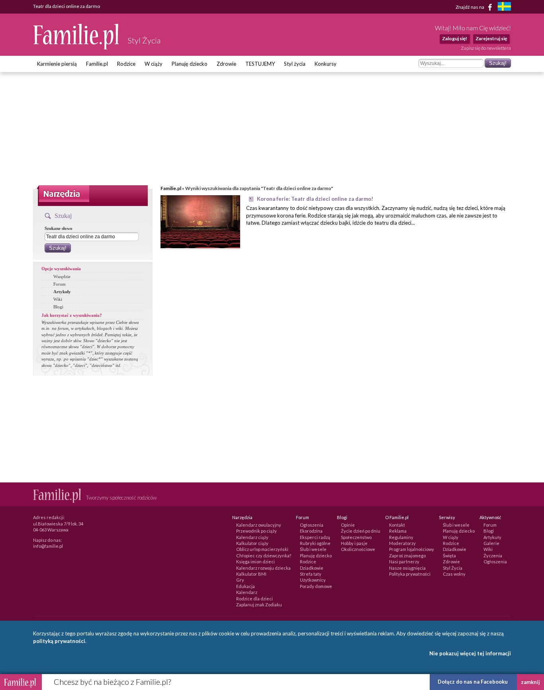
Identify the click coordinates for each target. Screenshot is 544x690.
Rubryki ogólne (315, 543)
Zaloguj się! (454, 38)
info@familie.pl (48, 546)
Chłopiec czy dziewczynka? (263, 555)
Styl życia (294, 64)
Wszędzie (61, 276)
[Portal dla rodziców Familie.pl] (76, 47)
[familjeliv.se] (504, 7)
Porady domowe (316, 586)
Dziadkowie (311, 567)
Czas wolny (454, 573)
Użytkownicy (313, 579)
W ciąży (153, 64)
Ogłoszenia (311, 524)
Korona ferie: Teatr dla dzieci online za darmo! (315, 199)
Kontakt (397, 524)
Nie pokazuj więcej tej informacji (470, 653)
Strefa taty (310, 573)
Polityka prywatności (410, 573)
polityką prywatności (59, 641)
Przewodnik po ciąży (256, 530)
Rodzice (126, 64)
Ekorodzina (311, 530)
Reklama (398, 530)
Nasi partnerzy (404, 561)
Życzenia (492, 555)
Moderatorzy (402, 543)
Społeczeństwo (356, 537)
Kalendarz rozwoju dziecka (263, 567)
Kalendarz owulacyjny (258, 524)
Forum (59, 284)
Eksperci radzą (315, 537)
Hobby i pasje (354, 543)
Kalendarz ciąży (252, 537)
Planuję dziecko (189, 64)
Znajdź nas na (470, 7)
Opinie (348, 524)
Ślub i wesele (313, 549)
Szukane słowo (58, 228)
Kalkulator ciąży (252, 543)
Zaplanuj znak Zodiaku (259, 604)
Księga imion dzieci (255, 561)
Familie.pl (97, 64)
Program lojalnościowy (411, 549)
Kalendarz (246, 592)
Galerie (491, 543)
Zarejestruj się (491, 38)
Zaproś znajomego (407, 555)
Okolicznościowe (358, 549)
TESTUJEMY (260, 64)
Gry (240, 579)
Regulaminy (401, 537)
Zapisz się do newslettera (486, 48)
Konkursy (326, 64)
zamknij (530, 682)
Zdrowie (226, 64)
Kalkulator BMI (251, 573)
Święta (449, 555)
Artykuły (62, 291)
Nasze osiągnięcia (407, 567)
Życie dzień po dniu (360, 530)
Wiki (57, 299)
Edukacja (245, 586)
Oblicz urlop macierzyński (262, 549)
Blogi (58, 306)
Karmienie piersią (57, 64)
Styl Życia (452, 567)
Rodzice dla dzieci (254, 598)
